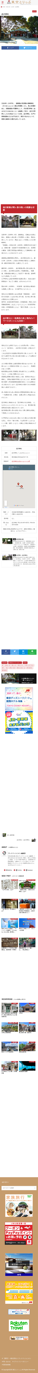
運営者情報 (7, 1364)
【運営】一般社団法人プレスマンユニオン (17, 1358)
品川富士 (21, 665)
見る (26, 662)
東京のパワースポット (15, 662)
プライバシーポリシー (21, 1361)
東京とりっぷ (17, 1369)
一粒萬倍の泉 (7, 665)
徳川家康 (13, 668)
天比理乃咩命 (30, 665)
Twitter (20, 870)
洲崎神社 (30, 668)
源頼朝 (5, 670)
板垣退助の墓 (21, 668)
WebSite (9, 870)
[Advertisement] (19, 77)
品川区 (5, 662)
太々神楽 (6, 668)
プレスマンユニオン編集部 (17, 853)
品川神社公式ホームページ (20, 461)
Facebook (29, 870)
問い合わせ (7, 1361)
